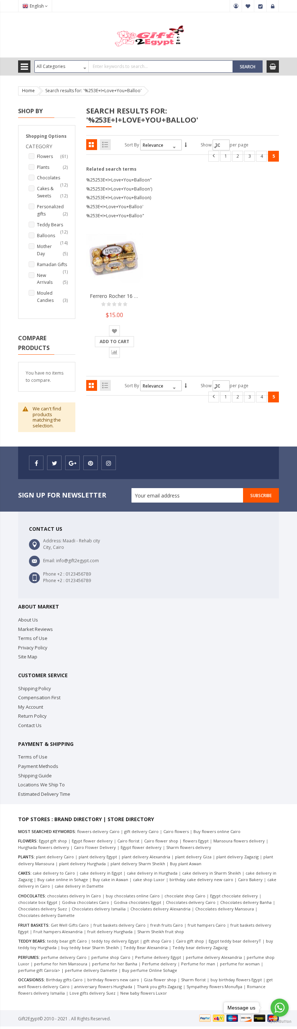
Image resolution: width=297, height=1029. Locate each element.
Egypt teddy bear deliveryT (235, 941)
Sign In (273, 6)
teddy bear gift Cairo (67, 941)
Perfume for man (198, 963)
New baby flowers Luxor (143, 993)
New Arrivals (52, 279)
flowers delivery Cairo (98, 831)
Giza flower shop (160, 979)
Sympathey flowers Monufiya (214, 986)
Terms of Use (32, 638)
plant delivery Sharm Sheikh (137, 863)
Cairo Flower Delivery (95, 847)
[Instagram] (108, 463)
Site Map (27, 656)
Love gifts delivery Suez (93, 993)
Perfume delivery (159, 963)
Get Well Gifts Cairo (70, 925)
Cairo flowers (176, 831)
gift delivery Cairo (141, 831)
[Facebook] (36, 463)
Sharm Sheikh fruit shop (160, 931)
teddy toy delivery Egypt (115, 941)
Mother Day (52, 250)
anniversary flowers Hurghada (103, 986)
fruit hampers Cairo (207, 925)
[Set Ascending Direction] (186, 145)
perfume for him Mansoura (60, 963)
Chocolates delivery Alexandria (160, 908)
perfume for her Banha (114, 963)
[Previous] (214, 156)
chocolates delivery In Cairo (74, 895)
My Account (236, 6)
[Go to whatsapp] (280, 1008)
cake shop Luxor (149, 879)
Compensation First (39, 697)
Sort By (132, 145)
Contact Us (30, 725)
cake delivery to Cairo (54, 873)
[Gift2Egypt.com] (148, 24)
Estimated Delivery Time (44, 794)
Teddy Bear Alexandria (146, 947)
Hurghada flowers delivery (43, 847)
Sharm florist (193, 979)
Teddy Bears (52, 225)
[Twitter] (54, 463)
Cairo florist (128, 841)
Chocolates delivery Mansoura (224, 908)
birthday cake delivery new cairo (201, 879)
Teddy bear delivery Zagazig (199, 947)
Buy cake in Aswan (110, 879)
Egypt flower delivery (92, 841)
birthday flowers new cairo (113, 979)
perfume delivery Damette (91, 970)
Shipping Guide (35, 775)
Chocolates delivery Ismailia (99, 908)
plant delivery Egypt (98, 856)
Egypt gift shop (53, 841)
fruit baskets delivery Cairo (119, 925)
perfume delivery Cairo (64, 957)
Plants (52, 167)
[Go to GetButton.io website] (279, 1021)
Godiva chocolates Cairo (85, 902)
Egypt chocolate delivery (234, 895)
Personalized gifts (52, 210)
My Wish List (248, 6)
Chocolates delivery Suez (42, 908)
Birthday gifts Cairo (64, 979)
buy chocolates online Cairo (133, 895)
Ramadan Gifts (52, 264)
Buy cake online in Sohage (62, 879)
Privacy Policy (32, 647)
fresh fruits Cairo (166, 925)
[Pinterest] (90, 463)
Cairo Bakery (250, 879)
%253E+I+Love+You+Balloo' (114, 207)
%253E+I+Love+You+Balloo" (115, 216)
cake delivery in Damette (79, 886)
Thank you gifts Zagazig (159, 986)
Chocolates (52, 178)
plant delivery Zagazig (237, 856)
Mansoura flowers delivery (239, 841)
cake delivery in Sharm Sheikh (211, 873)
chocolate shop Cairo (184, 895)
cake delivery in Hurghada (152, 873)
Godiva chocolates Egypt (137, 902)
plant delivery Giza (193, 856)
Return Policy (32, 716)
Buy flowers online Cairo (216, 831)
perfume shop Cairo (110, 957)
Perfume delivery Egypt (158, 957)
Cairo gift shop (190, 941)
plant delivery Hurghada (82, 863)
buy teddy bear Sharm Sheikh (90, 947)
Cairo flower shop (161, 841)
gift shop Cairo (157, 941)
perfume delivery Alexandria (214, 957)
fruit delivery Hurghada (110, 931)
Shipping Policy (34, 688)
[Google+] (72, 463)
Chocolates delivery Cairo (191, 902)
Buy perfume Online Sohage (149, 970)
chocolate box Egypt (37, 902)
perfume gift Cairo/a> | (41, 970)
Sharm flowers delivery (188, 847)
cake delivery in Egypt (101, 873)
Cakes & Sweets (52, 192)
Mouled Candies (52, 296)
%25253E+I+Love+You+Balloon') (119, 189)
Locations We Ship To (41, 784)
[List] (105, 144)
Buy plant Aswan (185, 863)
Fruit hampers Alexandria (58, 931)
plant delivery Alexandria (146, 856)
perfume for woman (240, 963)
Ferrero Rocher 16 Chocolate (124, 296)
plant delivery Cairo (55, 856)
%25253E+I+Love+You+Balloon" (119, 180)
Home (28, 90)
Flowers (52, 156)
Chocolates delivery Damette (46, 915)
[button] (114, 330)
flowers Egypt (196, 841)
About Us (28, 619)
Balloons (52, 235)
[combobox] (133, 66)
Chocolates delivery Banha (246, 902)
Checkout (260, 6)
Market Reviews (35, 629)
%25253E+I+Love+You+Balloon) (118, 198)
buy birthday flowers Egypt (236, 979)
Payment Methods (38, 766)
